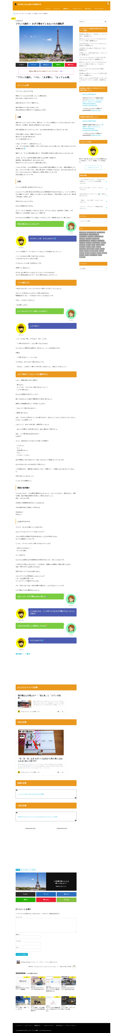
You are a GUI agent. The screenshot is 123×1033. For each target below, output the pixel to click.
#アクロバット (91, 99)
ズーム (88, 238)
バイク (93, 240)
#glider (84, 103)
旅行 (98, 246)
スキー (90, 236)
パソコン (101, 240)
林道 (102, 248)
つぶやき (83, 232)
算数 (87, 253)
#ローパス (91, 101)
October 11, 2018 (95, 110)
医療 (103, 242)
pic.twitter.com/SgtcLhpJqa (90, 105)
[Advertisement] (46, 669)
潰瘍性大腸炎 (94, 250)
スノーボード (99, 236)
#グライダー (99, 99)
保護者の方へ (66, 8)
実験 (88, 244)
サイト (17, 947)
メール (18, 941)
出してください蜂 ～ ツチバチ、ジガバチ (91, 188)
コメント (19, 917)
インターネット (93, 234)
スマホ (82, 238)
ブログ (88, 242)
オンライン (83, 236)
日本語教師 (90, 248)
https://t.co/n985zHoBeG (89, 121)
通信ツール (93, 255)
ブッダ (82, 242)
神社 (82, 253)
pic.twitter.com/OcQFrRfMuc (90, 130)
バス (23, 869)
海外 (18, 869)
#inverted (85, 128)
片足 (101, 250)
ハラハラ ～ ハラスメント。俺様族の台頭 (91, 207)
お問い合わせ (88, 8)
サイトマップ (57, 8)
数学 (88, 246)
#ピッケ (85, 101)
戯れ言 (82, 246)
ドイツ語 (96, 238)
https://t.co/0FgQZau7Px (89, 94)
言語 (99, 253)
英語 (93, 253)
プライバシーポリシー (99, 8)
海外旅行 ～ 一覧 (22, 654)
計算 (104, 253)
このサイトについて (77, 8)
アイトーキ (101, 232)
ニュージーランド (85, 240)
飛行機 (82, 257)
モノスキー (96, 242)
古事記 (82, 244)
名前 (17, 934)
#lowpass (93, 103)
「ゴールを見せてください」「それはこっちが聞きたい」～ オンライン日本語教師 (92, 181)
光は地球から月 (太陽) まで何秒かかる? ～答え (92, 48)
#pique (88, 103)
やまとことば (91, 232)
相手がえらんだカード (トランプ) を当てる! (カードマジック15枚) (37, 816)
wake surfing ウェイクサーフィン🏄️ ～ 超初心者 (92, 194)
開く (61, 71)
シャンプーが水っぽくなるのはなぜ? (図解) (31, 794)
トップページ (48, 8)
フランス (29, 869)
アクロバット (84, 234)
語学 (82, 255)
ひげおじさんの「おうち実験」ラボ (32, 1030)
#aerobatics (98, 101)
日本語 (82, 248)
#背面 (89, 126)
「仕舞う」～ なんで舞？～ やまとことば (91, 201)
